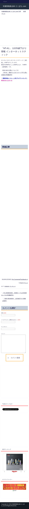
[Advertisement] (14, 30)
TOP (11, 11)
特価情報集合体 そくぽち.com (14, 6)
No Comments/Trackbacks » (20, 279)
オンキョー (13, 286)
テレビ (26, 283)
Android (7, 286)
